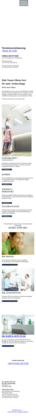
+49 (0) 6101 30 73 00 (18, 363)
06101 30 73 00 (9, 50)
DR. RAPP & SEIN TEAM (14, 336)
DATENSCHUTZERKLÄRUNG (18, 412)
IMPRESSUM (16, 410)
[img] (24, 3)
